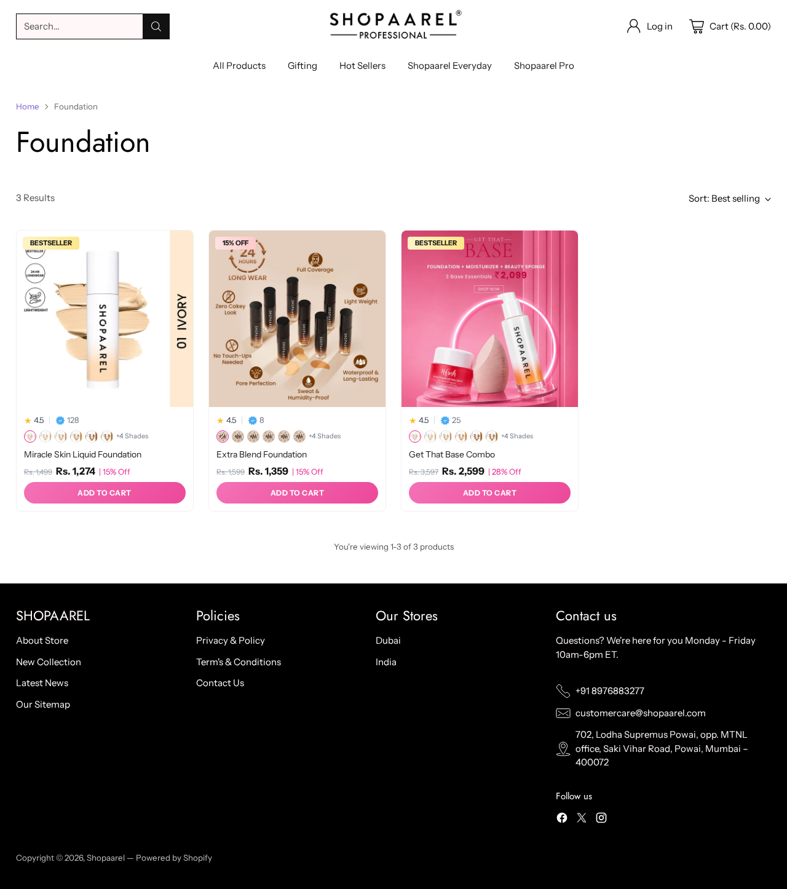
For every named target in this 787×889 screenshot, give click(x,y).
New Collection (48, 662)
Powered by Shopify (174, 858)
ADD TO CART (104, 492)
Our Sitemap (43, 704)
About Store (42, 640)
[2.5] (269, 436)
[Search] (156, 26)
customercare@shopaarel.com (640, 713)
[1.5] (238, 436)
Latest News (42, 683)
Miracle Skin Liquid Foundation (82, 454)
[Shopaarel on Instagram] (601, 819)
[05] (91, 436)
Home (27, 106)
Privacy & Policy (230, 640)
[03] (61, 436)
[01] (30, 436)
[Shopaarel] (393, 26)
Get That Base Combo (452, 454)
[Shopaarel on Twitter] (581, 819)
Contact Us (220, 683)
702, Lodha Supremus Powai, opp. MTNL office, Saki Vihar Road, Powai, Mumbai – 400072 (661, 748)
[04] (76, 436)
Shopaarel (107, 858)
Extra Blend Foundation (261, 454)
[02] (45, 436)
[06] (107, 436)
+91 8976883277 (609, 691)
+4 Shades (132, 436)
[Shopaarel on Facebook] (562, 819)
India (386, 662)
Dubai (388, 640)
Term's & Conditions (238, 662)
